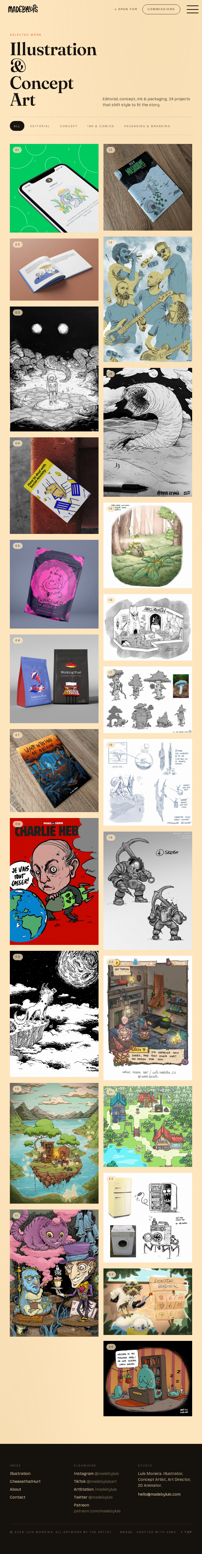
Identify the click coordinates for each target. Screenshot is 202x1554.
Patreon (97, 1508)
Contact (17, 1497)
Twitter (93, 1497)
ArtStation (95, 1489)
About (15, 1489)
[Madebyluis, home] (23, 9)
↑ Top (186, 1532)
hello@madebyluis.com (159, 1494)
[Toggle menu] (192, 9)
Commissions (161, 9)
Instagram (96, 1473)
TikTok (95, 1481)
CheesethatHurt (25, 1481)
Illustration (20, 1473)
